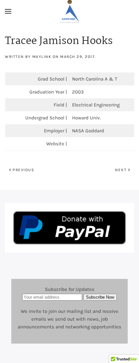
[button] (8, 11)
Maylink (41, 56)
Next (120, 170)
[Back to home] (69, 11)
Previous (23, 170)
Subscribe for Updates (69, 289)
